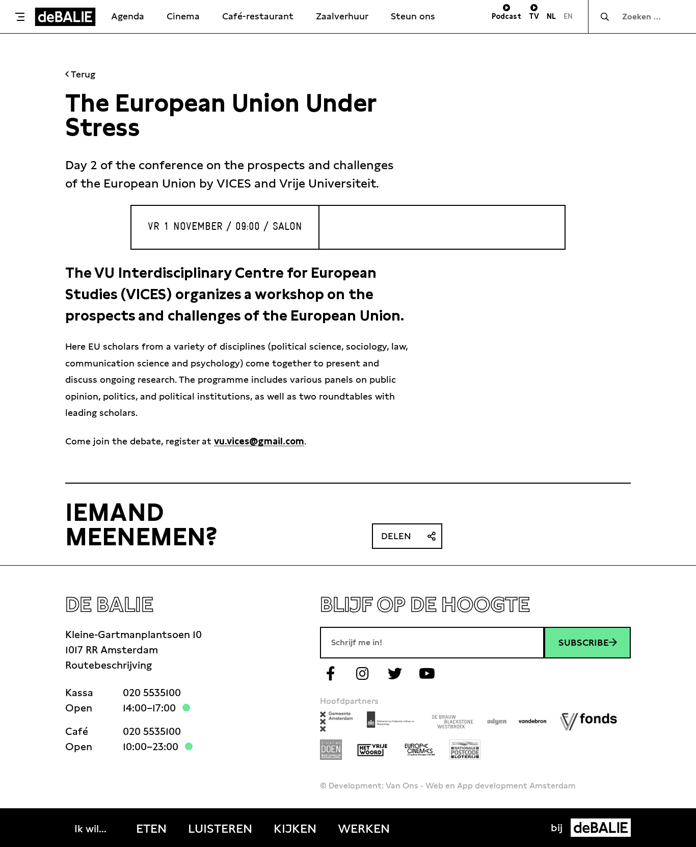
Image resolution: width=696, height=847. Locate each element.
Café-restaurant (257, 16)
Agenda (127, 16)
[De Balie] (65, 17)
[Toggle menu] (19, 17)
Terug (82, 74)
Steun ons (413, 16)
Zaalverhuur (342, 16)
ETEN (151, 829)
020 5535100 (152, 692)
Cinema (183, 16)
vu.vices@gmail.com (259, 441)
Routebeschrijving (108, 665)
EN (568, 16)
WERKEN (364, 829)
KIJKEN (295, 829)
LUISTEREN (220, 829)
